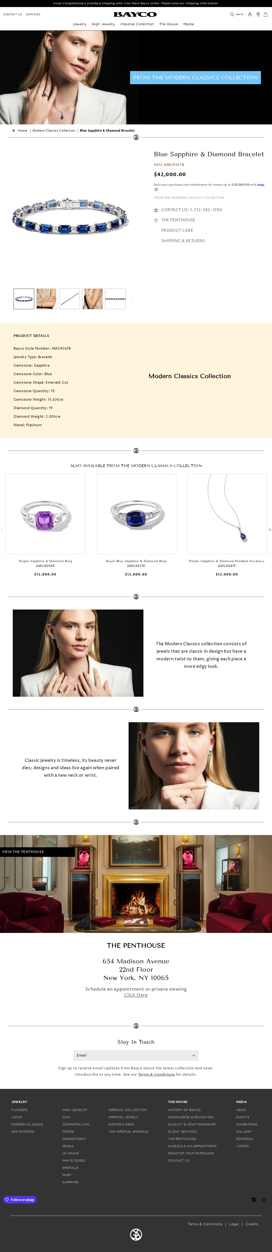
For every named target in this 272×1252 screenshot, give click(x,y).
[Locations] (258, 14)
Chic (66, 1117)
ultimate (70, 1153)
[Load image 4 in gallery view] (92, 299)
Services (33, 14)
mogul (68, 1146)
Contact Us (12, 14)
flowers (19, 1110)
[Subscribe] (193, 1055)
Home (22, 131)
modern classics (27, 1124)
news (241, 1110)
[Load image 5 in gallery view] (115, 299)
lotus (16, 1117)
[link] (135, 14)
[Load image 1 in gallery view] (24, 299)
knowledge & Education (191, 1117)
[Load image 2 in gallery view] (47, 299)
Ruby (67, 1175)
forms (68, 1131)
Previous (2, 529)
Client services (182, 1131)
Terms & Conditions (156, 1074)
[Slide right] (131, 299)
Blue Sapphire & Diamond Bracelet (107, 131)
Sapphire (70, 1182)
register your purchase (191, 1153)
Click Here (136, 995)
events (242, 1117)
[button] (82, 26)
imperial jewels (123, 1117)
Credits (251, 1224)
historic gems (121, 1124)
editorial (245, 1139)
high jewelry (75, 1110)
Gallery (244, 1131)
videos (242, 1146)
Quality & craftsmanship (192, 1124)
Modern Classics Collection (54, 131)
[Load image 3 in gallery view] (70, 299)
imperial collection (128, 1110)
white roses (22, 1131)
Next (270, 529)
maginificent (74, 1139)
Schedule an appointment (192, 1146)
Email (81, 1055)
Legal (234, 1224)
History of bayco (184, 1110)
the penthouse (182, 1139)
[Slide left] (8, 299)
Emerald (70, 1167)
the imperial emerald (129, 1131)
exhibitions (247, 1124)
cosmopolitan (75, 1124)
